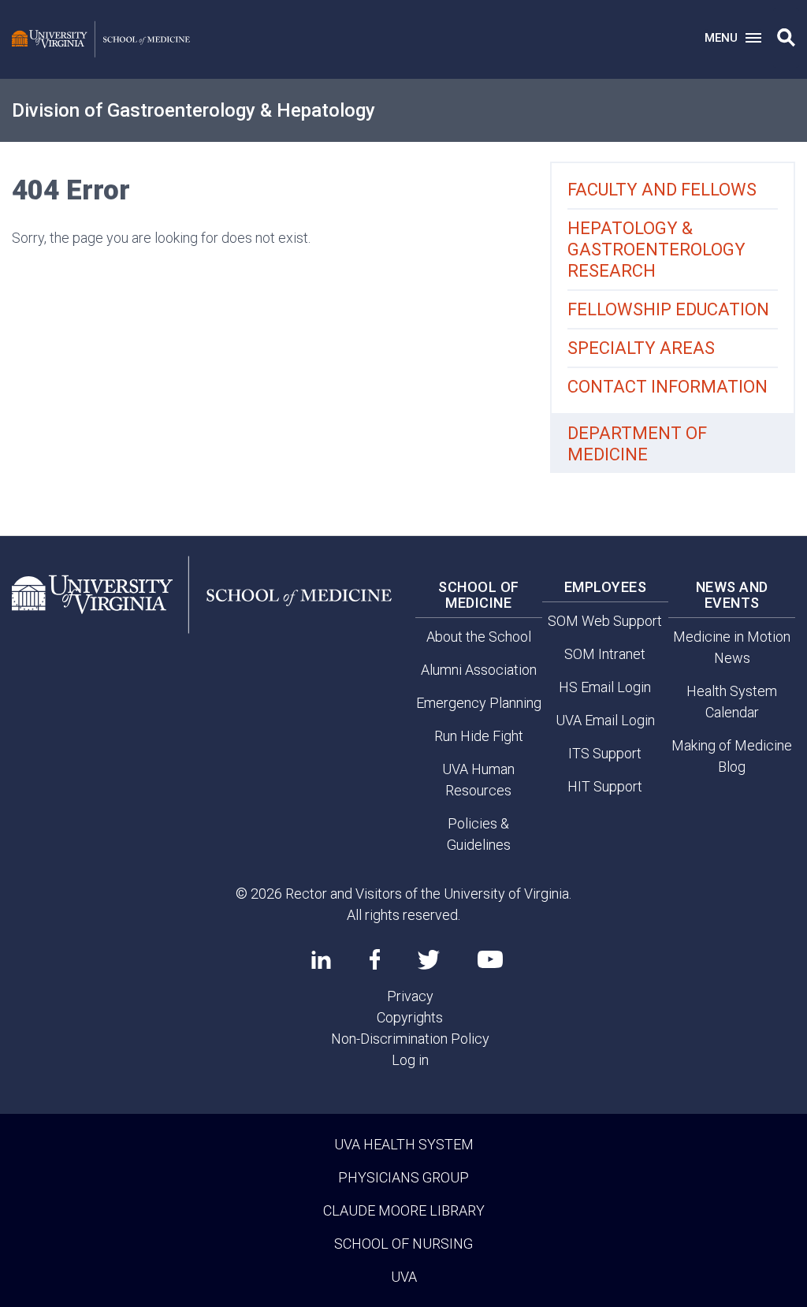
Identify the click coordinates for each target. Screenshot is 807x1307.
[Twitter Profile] (429, 960)
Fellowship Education (668, 309)
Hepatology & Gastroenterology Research (656, 249)
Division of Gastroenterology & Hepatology (193, 110)
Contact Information (667, 387)
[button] (786, 38)
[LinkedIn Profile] (321, 959)
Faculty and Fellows (662, 189)
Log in (410, 1060)
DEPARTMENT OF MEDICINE (637, 443)
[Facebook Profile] (375, 959)
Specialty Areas (641, 348)
